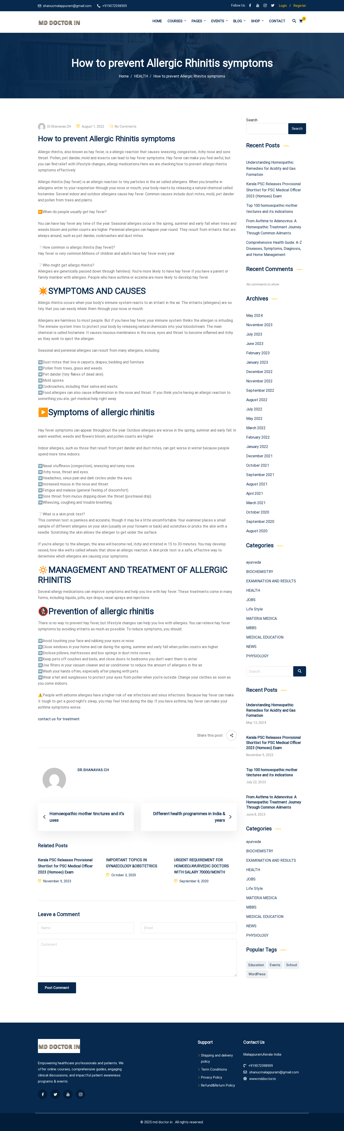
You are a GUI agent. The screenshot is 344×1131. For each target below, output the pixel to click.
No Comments (125, 126)
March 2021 (256, 503)
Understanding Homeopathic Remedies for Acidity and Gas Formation (271, 168)
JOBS (251, 600)
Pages (197, 21)
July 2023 (254, 334)
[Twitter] (272, 6)
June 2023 (254, 343)
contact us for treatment (59, 719)
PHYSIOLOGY (257, 656)
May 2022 (254, 418)
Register (299, 5)
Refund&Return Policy (218, 1085)
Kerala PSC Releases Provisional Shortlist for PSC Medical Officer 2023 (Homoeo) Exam (65, 866)
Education (256, 965)
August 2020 (256, 531)
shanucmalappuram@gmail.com (67, 6)
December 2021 (259, 456)
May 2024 (254, 315)
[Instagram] (265, 6)
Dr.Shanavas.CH (59, 126)
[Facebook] (250, 6)
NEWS (251, 646)
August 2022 (256, 400)
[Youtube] (257, 6)
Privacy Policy (211, 1077)
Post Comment (57, 988)
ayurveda (253, 562)
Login (283, 5)
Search (251, 120)
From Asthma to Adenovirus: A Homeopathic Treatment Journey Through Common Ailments (273, 227)
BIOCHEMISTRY (259, 571)
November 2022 (259, 381)
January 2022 (257, 446)
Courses (175, 21)
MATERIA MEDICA (261, 618)
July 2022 (254, 409)
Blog (237, 21)
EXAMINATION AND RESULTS (271, 581)
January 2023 (257, 362)
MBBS (251, 628)
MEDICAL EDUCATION (264, 637)
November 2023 (259, 325)
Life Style (254, 609)
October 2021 (257, 465)
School (291, 965)
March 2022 (256, 428)
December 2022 (259, 372)
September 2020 (260, 521)
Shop (255, 21)
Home (157, 21)
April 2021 (254, 493)
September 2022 (260, 390)
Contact (277, 21)
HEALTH (253, 590)
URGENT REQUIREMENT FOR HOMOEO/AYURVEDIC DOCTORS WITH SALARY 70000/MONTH (201, 866)
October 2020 (257, 512)
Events (217, 21)
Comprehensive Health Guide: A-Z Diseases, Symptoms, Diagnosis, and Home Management (274, 248)
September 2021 (260, 475)
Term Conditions (214, 1069)
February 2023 (258, 353)
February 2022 (258, 437)
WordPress (257, 974)
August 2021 (256, 484)
